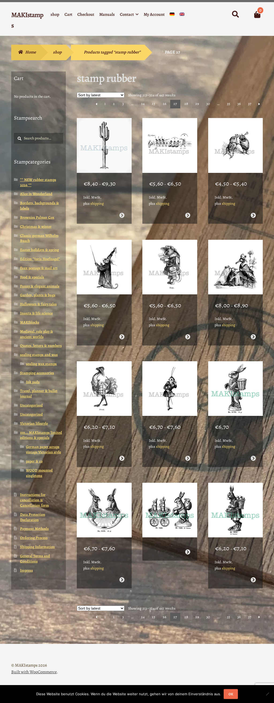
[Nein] (267, 694)
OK (231, 694)
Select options (121, 215)
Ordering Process (34, 537)
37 (249, 103)
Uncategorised (31, 405)
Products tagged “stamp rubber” (112, 52)
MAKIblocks (29, 322)
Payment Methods (34, 528)
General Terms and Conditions (35, 558)
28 (186, 103)
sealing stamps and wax (39, 354)
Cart (68, 14)
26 (164, 103)
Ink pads (33, 382)
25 (153, 103)
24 (142, 103)
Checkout (85, 14)
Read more (253, 458)
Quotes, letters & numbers (41, 345)
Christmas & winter (36, 226)
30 (208, 103)
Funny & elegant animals (39, 286)
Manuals (107, 14)
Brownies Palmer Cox (37, 217)
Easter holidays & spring (39, 249)
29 (197, 103)
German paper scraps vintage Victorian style (43, 449)
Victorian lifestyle (34, 423)
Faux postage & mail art (39, 268)
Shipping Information (37, 546)
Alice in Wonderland (36, 193)
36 (239, 103)
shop (55, 14)
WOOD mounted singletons (39, 473)
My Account (154, 14)
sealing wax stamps (41, 363)
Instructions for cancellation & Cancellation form (34, 500)
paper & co (34, 461)
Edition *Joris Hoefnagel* (40, 258)
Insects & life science (36, 313)
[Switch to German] (172, 15)
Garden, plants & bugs (37, 295)
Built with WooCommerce (34, 672)
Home (30, 52)
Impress (26, 570)
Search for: (235, 14)
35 (228, 103)
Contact (127, 14)
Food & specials (32, 277)
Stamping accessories (37, 372)
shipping (97, 203)
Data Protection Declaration (32, 517)
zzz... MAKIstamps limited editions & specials (41, 435)
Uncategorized (31, 414)
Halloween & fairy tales (38, 304)
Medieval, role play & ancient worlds (36, 334)
